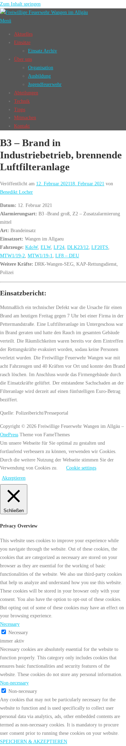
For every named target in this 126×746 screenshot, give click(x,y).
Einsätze (22, 42)
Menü (5, 20)
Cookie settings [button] (81, 468)
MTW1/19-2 (12, 255)
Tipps (19, 109)
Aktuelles (23, 34)
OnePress (9, 434)
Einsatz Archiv (42, 50)
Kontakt (22, 126)
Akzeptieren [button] (14, 478)
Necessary (18, 632)
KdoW (31, 247)
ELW (46, 247)
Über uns (23, 59)
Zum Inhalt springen (20, 4)
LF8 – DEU (67, 255)
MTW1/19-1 (40, 255)
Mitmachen (25, 117)
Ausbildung (39, 76)
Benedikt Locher (16, 192)
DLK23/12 (78, 247)
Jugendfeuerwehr (45, 84)
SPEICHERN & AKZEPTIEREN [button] (33, 741)
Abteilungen (26, 92)
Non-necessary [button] (14, 683)
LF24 (59, 247)
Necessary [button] (10, 624)
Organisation (40, 67)
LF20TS (99, 247)
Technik (22, 101)
